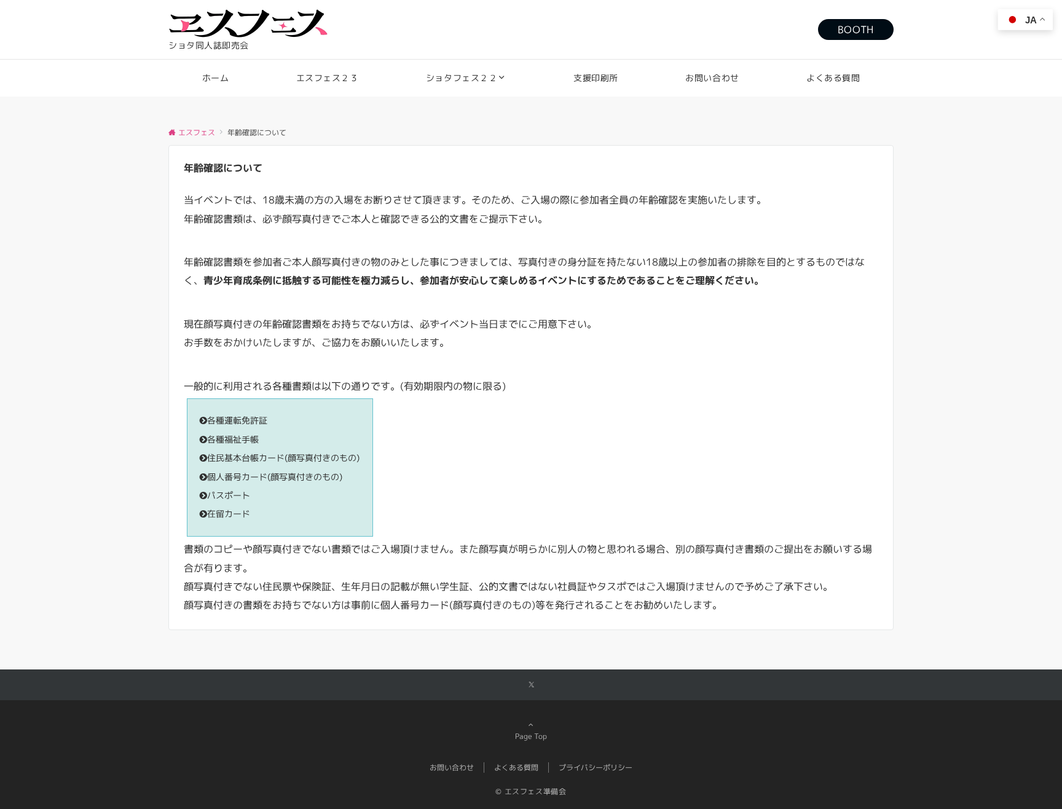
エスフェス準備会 (536, 791)
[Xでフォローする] (531, 685)
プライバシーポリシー (595, 767)
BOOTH (856, 29)
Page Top (531, 736)
